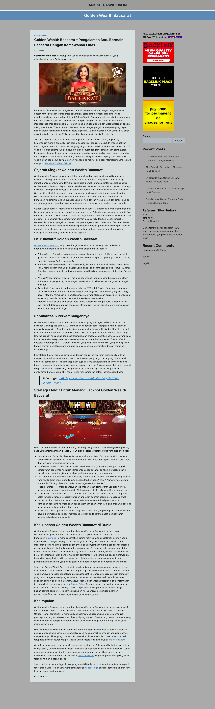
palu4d (146, 256)
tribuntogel (51, 538)
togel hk (147, 263)
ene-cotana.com (116, 639)
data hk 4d (148, 218)
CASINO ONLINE (40, 35)
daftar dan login (165, 228)
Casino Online (78, 584)
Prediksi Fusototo (151, 221)
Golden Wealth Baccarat (46, 245)
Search (146, 136)
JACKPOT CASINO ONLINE (58, 163)
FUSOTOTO (148, 214)
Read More (41, 677)
